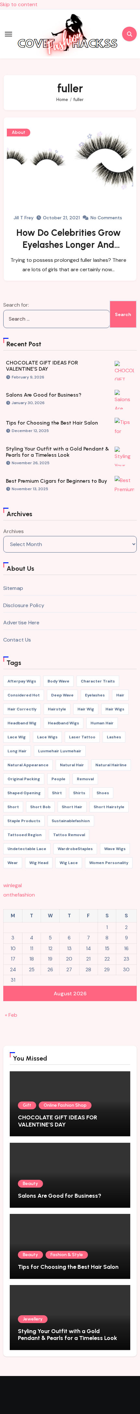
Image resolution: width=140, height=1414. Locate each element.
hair (120, 695)
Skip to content (18, 4)
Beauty (30, 1183)
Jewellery (33, 1319)
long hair (17, 751)
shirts (79, 793)
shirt (57, 793)
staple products (23, 820)
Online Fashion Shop (65, 1105)
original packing (23, 779)
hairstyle (57, 709)
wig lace (69, 862)
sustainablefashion (71, 820)
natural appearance (28, 765)
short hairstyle (109, 806)
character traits (98, 681)
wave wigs (115, 848)
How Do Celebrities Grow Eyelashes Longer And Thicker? (68, 244)
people (58, 779)
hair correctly (21, 709)
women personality (108, 862)
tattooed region (24, 834)
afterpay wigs (21, 681)
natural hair (72, 765)
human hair (102, 723)
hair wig (85, 709)
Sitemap (13, 588)
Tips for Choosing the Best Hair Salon (52, 423)
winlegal (12, 885)
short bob (40, 806)
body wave (58, 681)
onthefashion (19, 894)
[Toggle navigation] (8, 34)
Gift (27, 1105)
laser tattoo (82, 737)
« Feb (11, 1015)
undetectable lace (26, 848)
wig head (38, 862)
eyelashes (95, 695)
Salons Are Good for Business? (43, 395)
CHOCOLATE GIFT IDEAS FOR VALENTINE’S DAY (42, 366)
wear (12, 862)
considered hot (23, 695)
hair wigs (114, 709)
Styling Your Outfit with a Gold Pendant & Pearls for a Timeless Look (57, 452)
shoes (103, 793)
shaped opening (24, 793)
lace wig (16, 737)
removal (85, 779)
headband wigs (63, 723)
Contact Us (17, 639)
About (18, 132)
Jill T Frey (24, 218)
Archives (13, 531)
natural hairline (111, 765)
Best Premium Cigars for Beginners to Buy (56, 481)
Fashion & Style (66, 1254)
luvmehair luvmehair (59, 751)
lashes (114, 737)
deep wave (62, 695)
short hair (72, 806)
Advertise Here (21, 622)
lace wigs (47, 737)
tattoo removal (69, 834)
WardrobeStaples (75, 848)
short (13, 806)
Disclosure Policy (23, 605)
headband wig (21, 723)
